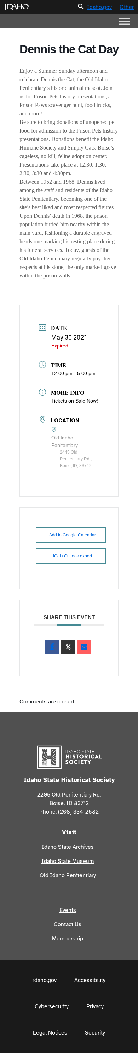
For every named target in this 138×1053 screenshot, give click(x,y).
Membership (67, 938)
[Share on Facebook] (52, 647)
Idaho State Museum (67, 861)
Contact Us (67, 924)
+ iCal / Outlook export (71, 556)
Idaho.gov (99, 7)
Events (67, 910)
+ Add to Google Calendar (71, 535)
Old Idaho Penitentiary (68, 875)
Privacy (95, 1006)
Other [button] (127, 7)
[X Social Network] (68, 647)
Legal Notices (50, 1032)
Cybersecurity (52, 1006)
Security (95, 1032)
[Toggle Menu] (124, 21)
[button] (81, 7)
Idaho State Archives (68, 846)
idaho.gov (45, 980)
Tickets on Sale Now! (74, 401)
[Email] (84, 647)
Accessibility (89, 980)
